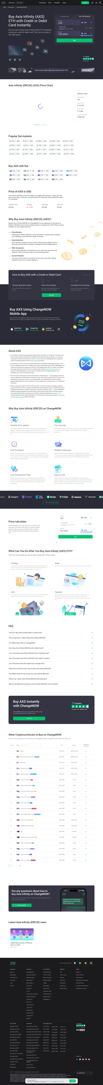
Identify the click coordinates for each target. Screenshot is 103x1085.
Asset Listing (46, 988)
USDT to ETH (63, 1029)
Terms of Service (80, 974)
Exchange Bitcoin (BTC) (31, 1026)
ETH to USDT (63, 1037)
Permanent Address (31, 974)
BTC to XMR (46, 1026)
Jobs (11, 983)
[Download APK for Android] (48, 329)
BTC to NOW (63, 1043)
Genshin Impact (34, 360)
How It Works (63, 974)
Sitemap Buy (13, 1067)
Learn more (86, 275)
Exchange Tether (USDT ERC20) (33, 1031)
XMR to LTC (54, 1037)
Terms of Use (50, 1081)
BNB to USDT (55, 1051)
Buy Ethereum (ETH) (14, 1029)
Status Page (63, 985)
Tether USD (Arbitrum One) (30, 814)
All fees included (62, 26)
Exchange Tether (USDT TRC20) (33, 1034)
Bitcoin (22, 751)
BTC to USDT (46, 1029)
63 (19, 865)
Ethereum (23, 762)
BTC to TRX (63, 1040)
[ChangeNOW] (4, 3)
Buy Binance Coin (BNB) (15, 1034)
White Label (46, 985)
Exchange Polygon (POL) (32, 1048)
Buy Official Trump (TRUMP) (16, 1059)
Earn (49, 2)
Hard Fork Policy (80, 983)
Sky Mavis (55, 393)
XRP (22, 831)
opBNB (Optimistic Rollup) (27, 825)
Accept (72, 1081)
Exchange (42, 2)
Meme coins (29, 999)
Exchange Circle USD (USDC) (33, 1037)
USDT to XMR (46, 1031)
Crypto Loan (29, 1007)
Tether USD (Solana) (28, 797)
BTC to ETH (46, 1045)
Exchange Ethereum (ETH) (32, 1029)
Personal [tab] (11, 2)
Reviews (12, 985)
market (30, 379)
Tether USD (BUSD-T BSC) (28, 791)
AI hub (27, 991)
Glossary (62, 977)
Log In (85, 2)
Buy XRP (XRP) (13, 1040)
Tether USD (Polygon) (28, 808)
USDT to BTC (46, 1050)
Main (4, 7)
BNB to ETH (46, 1042)
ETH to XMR (46, 1034)
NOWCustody (46, 996)
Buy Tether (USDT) (14, 1031)
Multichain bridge (47, 991)
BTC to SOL (63, 1051)
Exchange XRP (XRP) (31, 1055)
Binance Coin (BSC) (27, 820)
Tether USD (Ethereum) (27, 785)
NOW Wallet (29, 980)
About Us (12, 972)
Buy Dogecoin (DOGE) (15, 1042)
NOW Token (29, 985)
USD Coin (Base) (26, 854)
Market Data (40, 124)
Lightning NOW (29, 1013)
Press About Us (13, 977)
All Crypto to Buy (14, 1061)
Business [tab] (20, 2)
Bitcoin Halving (63, 988)
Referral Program (47, 977)
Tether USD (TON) (26, 802)
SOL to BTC (45, 1048)
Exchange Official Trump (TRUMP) (32, 1061)
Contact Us (62, 980)
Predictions (29, 988)
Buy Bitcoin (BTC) (14, 1026)
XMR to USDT (55, 1048)
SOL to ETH (63, 1026)
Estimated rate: (62, 28)
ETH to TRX (63, 1045)
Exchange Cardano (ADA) (32, 1042)
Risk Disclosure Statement (82, 980)
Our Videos (12, 980)
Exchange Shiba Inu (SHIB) (32, 1057)
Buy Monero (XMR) (14, 1048)
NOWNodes (46, 999)
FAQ (61, 972)
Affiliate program (47, 980)
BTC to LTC (62, 1035)
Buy (74, 40)
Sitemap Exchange (30, 1067)
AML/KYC (78, 972)
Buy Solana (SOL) (14, 1056)
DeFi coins (28, 1002)
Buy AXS (51, 295)
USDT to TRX (55, 1026)
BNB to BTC (54, 1035)
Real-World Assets (30, 996)
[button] (86, 22)
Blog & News (13, 974)
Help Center (62, 983)
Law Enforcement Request (82, 985)
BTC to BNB (54, 1045)
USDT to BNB (63, 1032)
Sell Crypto (12, 1064)
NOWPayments (46, 994)
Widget (45, 983)
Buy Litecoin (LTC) (14, 1045)
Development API (47, 972)
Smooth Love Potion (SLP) (51, 369)
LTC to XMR (54, 1029)
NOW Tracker (29, 983)
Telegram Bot (29, 1010)
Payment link (29, 1015)
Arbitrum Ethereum (28, 774)
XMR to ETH (54, 1040)
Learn (64, 2)
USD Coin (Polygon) (28, 860)
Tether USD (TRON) (26, 779)
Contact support (21, 905)
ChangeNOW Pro (30, 972)
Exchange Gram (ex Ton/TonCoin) (31, 1051)
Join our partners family (51, 502)
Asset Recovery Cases (81, 988)
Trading (28, 1018)
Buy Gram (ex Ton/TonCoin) (16, 1053)
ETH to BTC (46, 1037)
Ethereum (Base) (26, 768)
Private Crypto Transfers (32, 994)
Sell (86, 28)
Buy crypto (11, 7)
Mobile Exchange (30, 977)
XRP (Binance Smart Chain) (28, 837)
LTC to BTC (54, 1043)
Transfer (57, 2)
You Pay (60, 21)
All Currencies (29, 1064)
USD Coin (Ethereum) (27, 843)
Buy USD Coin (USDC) (15, 1037)
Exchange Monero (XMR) (32, 1040)
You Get (60, 32)
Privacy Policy (79, 977)
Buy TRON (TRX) (14, 1050)
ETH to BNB (54, 1032)
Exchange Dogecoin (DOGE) (32, 1045)
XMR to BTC (46, 1040)
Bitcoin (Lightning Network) (30, 757)
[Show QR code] (59, 329)
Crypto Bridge (29, 1004)
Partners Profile (47, 974)
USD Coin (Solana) (27, 848)
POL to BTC (63, 1048)
